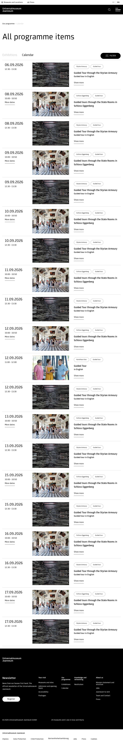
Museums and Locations (13, 2)
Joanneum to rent (103, 692)
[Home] (11, 9)
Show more (79, 83)
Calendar (28, 55)
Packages (42, 696)
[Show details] (51, 75)
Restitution (78, 684)
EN (118, 2)
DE (113, 2)
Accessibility (43, 692)
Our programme (8, 24)
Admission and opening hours (47, 687)
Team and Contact (103, 696)
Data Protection (19, 739)
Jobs (97, 688)
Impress (5, 739)
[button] (109, 9)
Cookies (94, 739)
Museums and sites (46, 683)
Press (32, 2)
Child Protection (37, 739)
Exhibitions (9, 55)
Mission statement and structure (105, 683)
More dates (10, 102)
